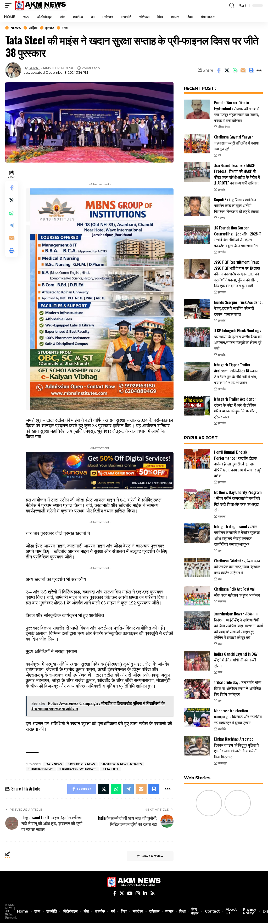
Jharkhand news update (77, 769)
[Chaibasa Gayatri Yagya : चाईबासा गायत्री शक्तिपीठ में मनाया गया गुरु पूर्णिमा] (197, 143)
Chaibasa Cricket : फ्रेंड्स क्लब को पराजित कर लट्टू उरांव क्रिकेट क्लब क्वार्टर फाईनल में (237, 566)
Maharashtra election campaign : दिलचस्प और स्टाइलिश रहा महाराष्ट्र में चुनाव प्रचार (238, 716)
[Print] (251, 70)
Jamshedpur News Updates (121, 764)
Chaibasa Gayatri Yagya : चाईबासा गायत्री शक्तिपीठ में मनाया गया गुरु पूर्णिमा (236, 142)
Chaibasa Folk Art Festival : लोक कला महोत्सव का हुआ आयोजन (237, 592)
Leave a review (152, 856)
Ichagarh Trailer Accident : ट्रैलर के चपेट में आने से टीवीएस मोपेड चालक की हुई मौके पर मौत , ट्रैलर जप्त (235, 407)
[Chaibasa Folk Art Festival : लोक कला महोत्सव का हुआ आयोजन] (197, 595)
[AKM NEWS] (40, 5)
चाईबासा (221, 516)
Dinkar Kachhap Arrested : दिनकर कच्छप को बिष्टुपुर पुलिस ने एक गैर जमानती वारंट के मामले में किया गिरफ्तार (236, 747)
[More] (259, 70)
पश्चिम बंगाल (224, 127)
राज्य (65, 28)
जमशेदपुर (222, 763)
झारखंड (49, 28)
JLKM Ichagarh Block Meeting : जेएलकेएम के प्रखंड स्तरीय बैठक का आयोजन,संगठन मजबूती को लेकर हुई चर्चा (237, 339)
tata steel (111, 769)
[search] (232, 5)
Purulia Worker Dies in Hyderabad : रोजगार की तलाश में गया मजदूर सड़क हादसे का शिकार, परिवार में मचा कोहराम (236, 111)
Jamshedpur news (81, 764)
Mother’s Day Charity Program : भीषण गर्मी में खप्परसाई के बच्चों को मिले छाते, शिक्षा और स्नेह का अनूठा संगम (238, 501)
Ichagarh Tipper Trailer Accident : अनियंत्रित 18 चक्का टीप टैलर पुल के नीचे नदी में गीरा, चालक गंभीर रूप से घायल (236, 373)
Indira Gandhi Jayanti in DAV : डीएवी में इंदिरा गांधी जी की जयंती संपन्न (236, 659)
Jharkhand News (40, 769)
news (15, 28)
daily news (54, 764)
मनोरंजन (222, 601)
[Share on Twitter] (226, 70)
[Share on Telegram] (11, 225)
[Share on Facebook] (218, 70)
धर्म (219, 155)
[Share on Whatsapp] (234, 70)
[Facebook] (115, 893)
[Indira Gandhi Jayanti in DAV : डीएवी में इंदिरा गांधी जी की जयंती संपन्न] (197, 661)
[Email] (243, 70)
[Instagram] (137, 893)
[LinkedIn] (145, 893)
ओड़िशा (33, 28)
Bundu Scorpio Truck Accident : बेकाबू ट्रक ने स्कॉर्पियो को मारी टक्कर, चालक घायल (238, 308)
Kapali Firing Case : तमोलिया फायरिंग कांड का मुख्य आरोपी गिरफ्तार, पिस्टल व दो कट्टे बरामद (236, 205)
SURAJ (34, 68)
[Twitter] (121, 893)
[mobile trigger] (9, 5)
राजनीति (221, 729)
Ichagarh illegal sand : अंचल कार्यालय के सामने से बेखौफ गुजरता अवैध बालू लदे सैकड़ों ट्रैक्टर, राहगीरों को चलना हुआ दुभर (237, 535)
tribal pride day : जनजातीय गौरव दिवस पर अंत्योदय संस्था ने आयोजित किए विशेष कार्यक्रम (237, 688)
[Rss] (152, 893)
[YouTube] (130, 893)
